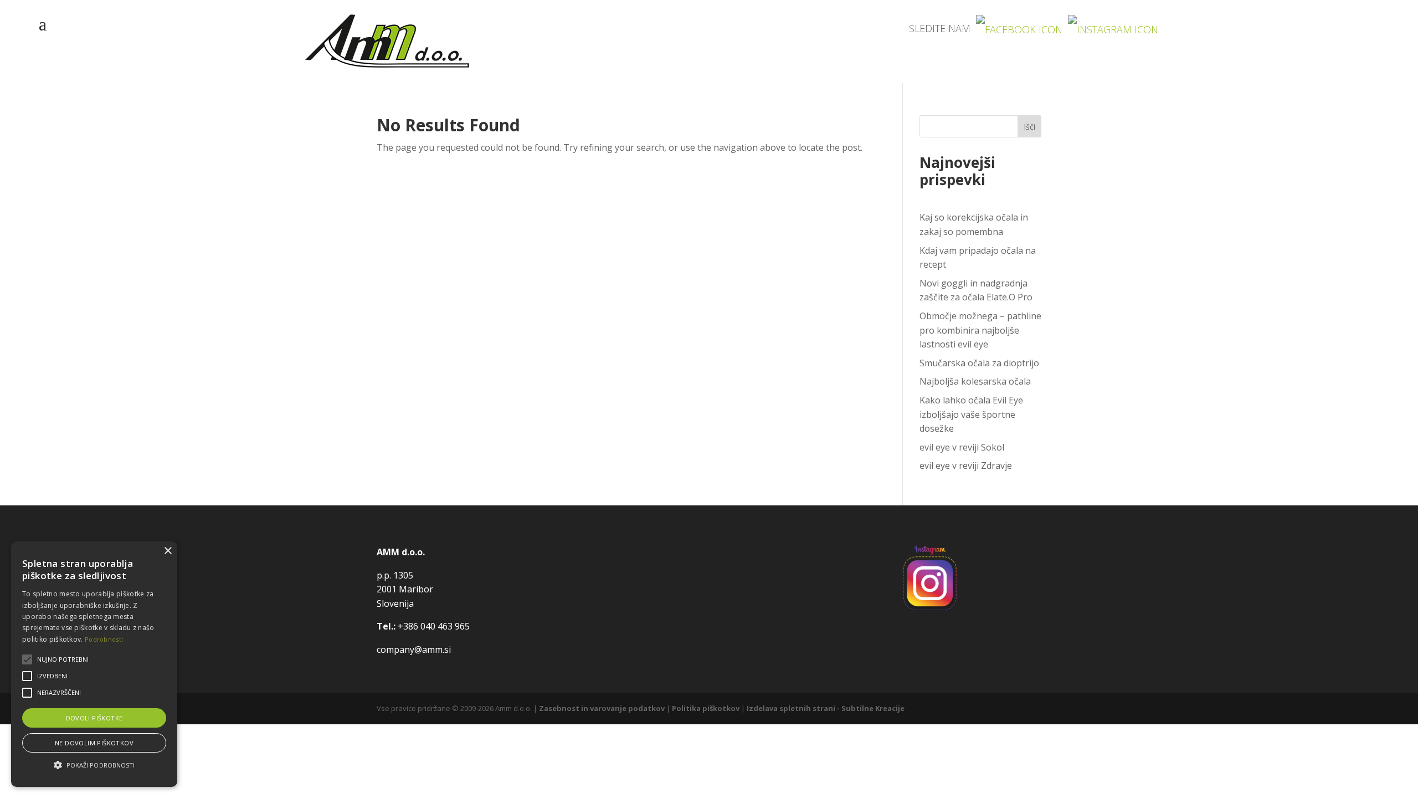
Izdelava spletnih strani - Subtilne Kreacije (826, 708)
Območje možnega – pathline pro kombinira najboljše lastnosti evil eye (980, 330)
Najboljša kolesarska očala (975, 381)
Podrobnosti (104, 639)
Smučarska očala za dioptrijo (979, 363)
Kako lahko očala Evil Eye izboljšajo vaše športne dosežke (971, 414)
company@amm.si (414, 649)
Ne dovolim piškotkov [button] (94, 743)
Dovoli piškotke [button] (94, 718)
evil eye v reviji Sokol (961, 447)
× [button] (167, 551)
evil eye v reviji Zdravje (965, 465)
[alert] (94, 664)
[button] (94, 765)
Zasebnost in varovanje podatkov (602, 708)
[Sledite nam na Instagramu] (1113, 28)
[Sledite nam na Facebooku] (1019, 28)
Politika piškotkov (705, 708)
